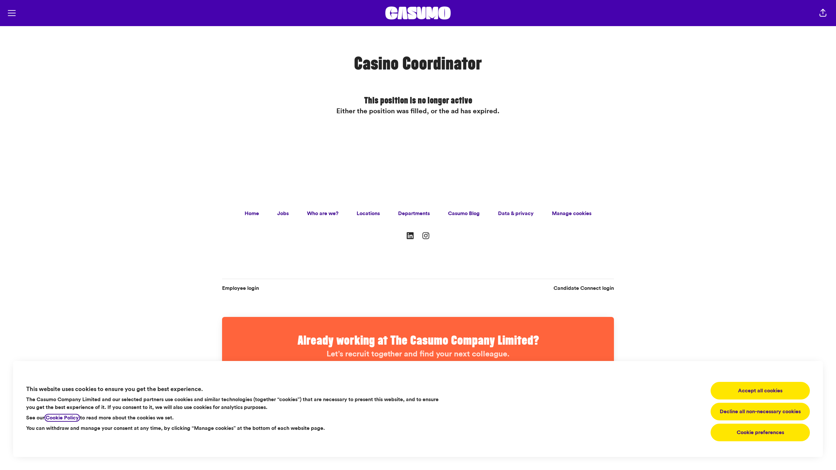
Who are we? (322, 213)
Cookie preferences (760, 432)
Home (252, 213)
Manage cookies (571, 213)
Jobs (283, 213)
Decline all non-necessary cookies (760, 411)
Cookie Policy (62, 417)
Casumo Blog (464, 213)
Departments (414, 213)
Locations (368, 213)
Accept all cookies (760, 390)
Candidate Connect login (584, 288)
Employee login (240, 288)
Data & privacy (516, 213)
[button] (823, 13)
